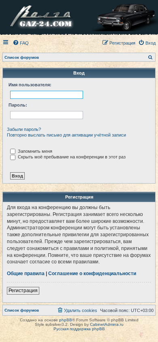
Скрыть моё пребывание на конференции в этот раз (71, 156)
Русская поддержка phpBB (79, 329)
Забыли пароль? (24, 129)
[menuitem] (21, 43)
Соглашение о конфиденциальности (92, 273)
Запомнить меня (34, 151)
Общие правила (26, 273)
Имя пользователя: (30, 84)
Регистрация (23, 290)
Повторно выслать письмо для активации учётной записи (66, 135)
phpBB (65, 320)
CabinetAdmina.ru (107, 324)
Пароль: (18, 105)
